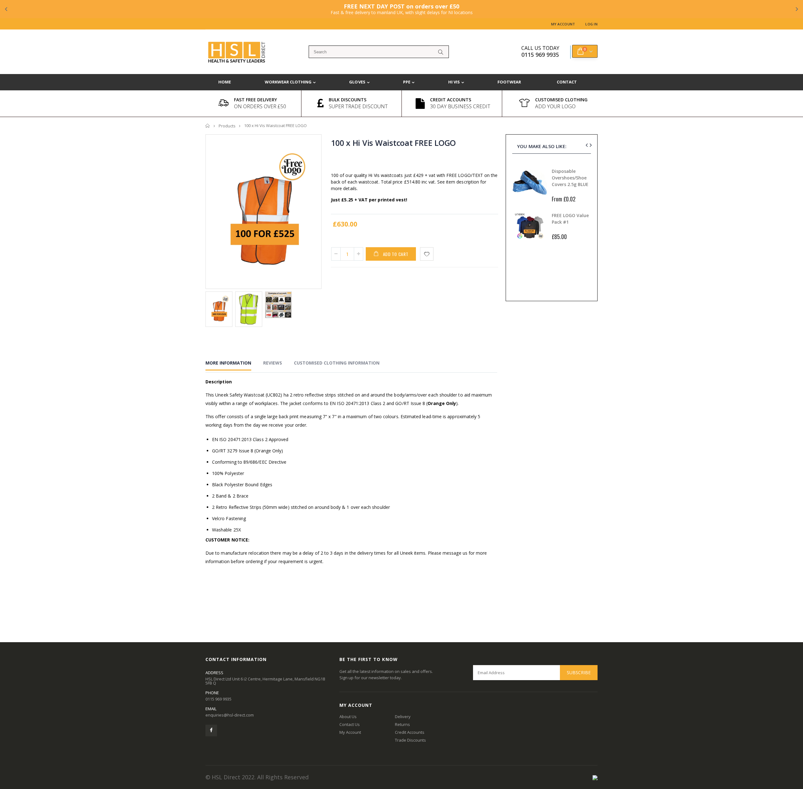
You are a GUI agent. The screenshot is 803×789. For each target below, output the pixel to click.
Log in (591, 24)
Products (227, 126)
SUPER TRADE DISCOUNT (358, 106)
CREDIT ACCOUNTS (450, 100)
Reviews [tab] (272, 363)
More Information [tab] (228, 363)
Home (207, 126)
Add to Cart (395, 254)
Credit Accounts (409, 732)
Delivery (403, 716)
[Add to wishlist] (426, 254)
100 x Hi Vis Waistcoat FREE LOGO (393, 142)
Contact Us (349, 724)
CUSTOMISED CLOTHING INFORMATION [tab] (337, 363)
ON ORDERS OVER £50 (260, 106)
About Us (348, 716)
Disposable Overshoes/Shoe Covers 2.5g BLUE (570, 177)
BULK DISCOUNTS (347, 100)
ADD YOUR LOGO (555, 106)
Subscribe (579, 672)
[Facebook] (211, 730)
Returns (402, 724)
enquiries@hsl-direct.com (229, 715)
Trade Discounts (410, 740)
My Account (563, 24)
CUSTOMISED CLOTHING (561, 100)
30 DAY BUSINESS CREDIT (460, 106)
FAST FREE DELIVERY (255, 100)
